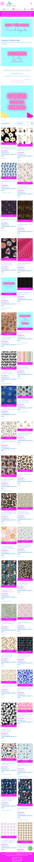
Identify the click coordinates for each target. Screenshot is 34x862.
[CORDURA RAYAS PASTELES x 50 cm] (25, 356)
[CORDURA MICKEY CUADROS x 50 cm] (9, 359)
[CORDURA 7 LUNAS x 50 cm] (9, 429)
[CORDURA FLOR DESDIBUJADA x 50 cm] (25, 172)
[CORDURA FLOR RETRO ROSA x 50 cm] (25, 706)
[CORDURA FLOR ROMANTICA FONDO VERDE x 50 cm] (25, 500)
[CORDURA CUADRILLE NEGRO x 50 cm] (25, 282)
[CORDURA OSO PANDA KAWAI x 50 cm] (9, 750)
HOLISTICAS (3, 230)
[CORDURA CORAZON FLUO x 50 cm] (25, 644)
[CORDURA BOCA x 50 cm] (9, 395)
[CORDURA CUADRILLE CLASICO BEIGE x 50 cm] (25, 831)
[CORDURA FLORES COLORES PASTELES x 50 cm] (9, 534)
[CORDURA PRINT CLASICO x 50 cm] (25, 569)
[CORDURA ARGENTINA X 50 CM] (9, 285)
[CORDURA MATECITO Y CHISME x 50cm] (9, 322)
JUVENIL (19, 274)
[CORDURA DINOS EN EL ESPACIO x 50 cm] (9, 786)
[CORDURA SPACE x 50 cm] (25, 793)
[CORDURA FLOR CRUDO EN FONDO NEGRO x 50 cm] (9, 135)
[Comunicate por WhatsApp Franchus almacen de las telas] (30, 848)
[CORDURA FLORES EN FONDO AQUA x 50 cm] (25, 533)
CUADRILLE (19, 303)
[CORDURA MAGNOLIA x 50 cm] (25, 610)
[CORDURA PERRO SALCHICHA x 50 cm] (25, 391)
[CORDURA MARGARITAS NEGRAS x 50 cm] (9, 500)
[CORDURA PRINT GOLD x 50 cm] (25, 210)
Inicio (5, 79)
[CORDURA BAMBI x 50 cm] (9, 611)
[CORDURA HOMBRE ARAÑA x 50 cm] (9, 464)
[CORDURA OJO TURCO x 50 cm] (25, 677)
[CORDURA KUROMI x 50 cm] (25, 751)
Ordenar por (4, 120)
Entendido (17, 859)
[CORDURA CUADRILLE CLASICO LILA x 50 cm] (9, 829)
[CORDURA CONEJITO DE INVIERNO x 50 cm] (25, 425)
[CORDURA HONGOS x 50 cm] (9, 675)
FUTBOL (3, 274)
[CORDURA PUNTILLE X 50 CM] (25, 320)
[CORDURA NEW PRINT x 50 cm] (25, 462)
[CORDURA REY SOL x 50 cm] (9, 207)
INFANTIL (19, 444)
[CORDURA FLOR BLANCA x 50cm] (9, 714)
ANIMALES (3, 666)
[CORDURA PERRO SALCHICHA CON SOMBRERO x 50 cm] (9, 643)
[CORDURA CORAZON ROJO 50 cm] (25, 248)
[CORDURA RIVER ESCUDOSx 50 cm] (9, 248)
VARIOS (19, 160)
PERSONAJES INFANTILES (6, 192)
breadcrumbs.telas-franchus (15, 79)
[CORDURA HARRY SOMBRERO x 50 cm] (9, 573)
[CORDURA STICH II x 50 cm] (9, 170)
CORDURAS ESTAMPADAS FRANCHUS (6, 309)
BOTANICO (3, 158)
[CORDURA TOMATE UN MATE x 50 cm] (25, 136)
